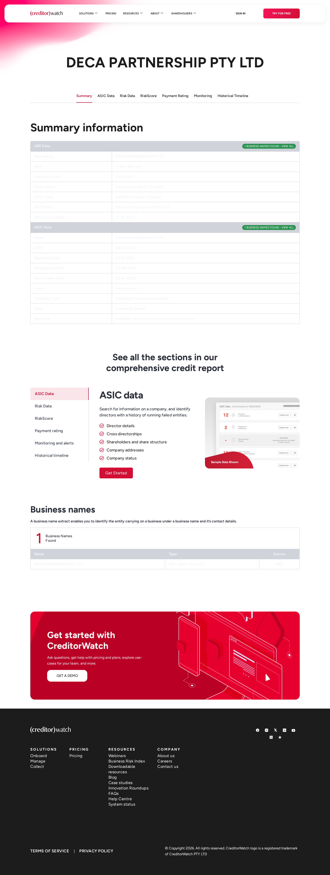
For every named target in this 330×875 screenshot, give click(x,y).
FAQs (113, 793)
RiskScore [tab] (44, 418)
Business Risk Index (126, 761)
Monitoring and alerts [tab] (54, 443)
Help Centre (120, 798)
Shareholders (181, 13)
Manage (37, 761)
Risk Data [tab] (43, 406)
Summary (84, 96)
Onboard (38, 755)
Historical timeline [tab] (51, 455)
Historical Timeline (233, 96)
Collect (37, 766)
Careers (164, 761)
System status (121, 804)
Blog (112, 777)
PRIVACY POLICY (96, 850)
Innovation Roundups (128, 788)
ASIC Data (105, 96)
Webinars (117, 755)
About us (165, 755)
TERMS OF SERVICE (49, 850)
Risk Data (127, 96)
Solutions (86, 13)
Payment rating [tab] (49, 430)
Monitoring (203, 96)
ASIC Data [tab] (44, 393)
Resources (131, 13)
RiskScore (148, 96)
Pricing (111, 13)
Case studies (120, 782)
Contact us (167, 766)
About (155, 13)
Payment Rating (175, 96)
